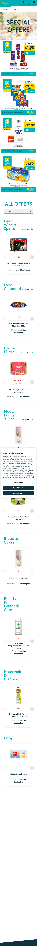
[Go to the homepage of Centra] (5, 3)
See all (25, 229)
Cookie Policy (29, 477)
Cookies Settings (18, 482)
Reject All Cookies (18, 488)
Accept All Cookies (18, 493)
